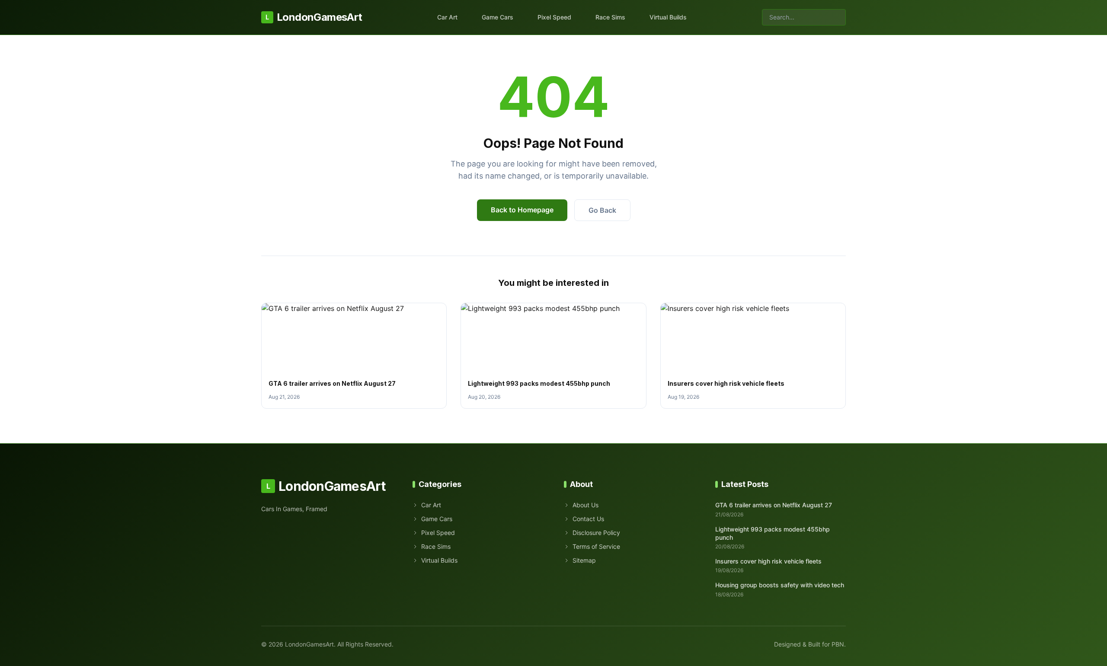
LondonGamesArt (314, 17)
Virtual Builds (668, 17)
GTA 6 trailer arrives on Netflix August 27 (332, 383)
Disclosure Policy (596, 532)
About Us (585, 505)
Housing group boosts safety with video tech (779, 585)
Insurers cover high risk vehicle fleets (726, 383)
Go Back (602, 210)
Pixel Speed (554, 17)
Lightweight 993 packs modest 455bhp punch (539, 383)
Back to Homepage (522, 209)
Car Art (447, 17)
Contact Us (588, 518)
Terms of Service (596, 546)
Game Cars (497, 17)
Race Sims (610, 17)
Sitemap (584, 560)
